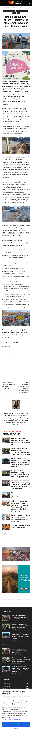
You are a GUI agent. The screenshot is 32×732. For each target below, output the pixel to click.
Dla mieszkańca (19, 10)
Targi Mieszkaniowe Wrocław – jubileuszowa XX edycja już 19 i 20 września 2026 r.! (20, 617)
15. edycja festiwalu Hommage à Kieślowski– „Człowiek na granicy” (19, 495)
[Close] (30, 690)
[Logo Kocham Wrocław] (16, 3)
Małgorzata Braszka (13, 30)
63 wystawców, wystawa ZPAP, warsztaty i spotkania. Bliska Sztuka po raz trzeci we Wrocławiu (21, 626)
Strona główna (5, 7)
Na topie (14, 12)
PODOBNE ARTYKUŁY (12, 432)
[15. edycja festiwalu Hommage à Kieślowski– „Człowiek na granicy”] (6, 495)
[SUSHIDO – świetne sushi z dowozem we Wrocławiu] (6, 527)
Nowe (18, 12)
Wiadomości (13, 7)
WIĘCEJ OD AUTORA (11, 434)
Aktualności (20, 7)
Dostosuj (16, 728)
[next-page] (5, 534)
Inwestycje (26, 10)
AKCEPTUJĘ (16, 723)
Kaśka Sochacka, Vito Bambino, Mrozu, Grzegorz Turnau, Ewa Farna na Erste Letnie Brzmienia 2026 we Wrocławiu (20, 462)
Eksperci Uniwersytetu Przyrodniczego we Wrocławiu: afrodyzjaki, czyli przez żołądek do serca (24, 388)
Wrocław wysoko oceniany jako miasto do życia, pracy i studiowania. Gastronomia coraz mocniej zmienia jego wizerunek (20, 485)
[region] (16, 710)
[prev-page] (3, 534)
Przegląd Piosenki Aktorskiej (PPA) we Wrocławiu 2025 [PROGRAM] (8, 385)
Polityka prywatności (14, 719)
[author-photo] (16, 408)
